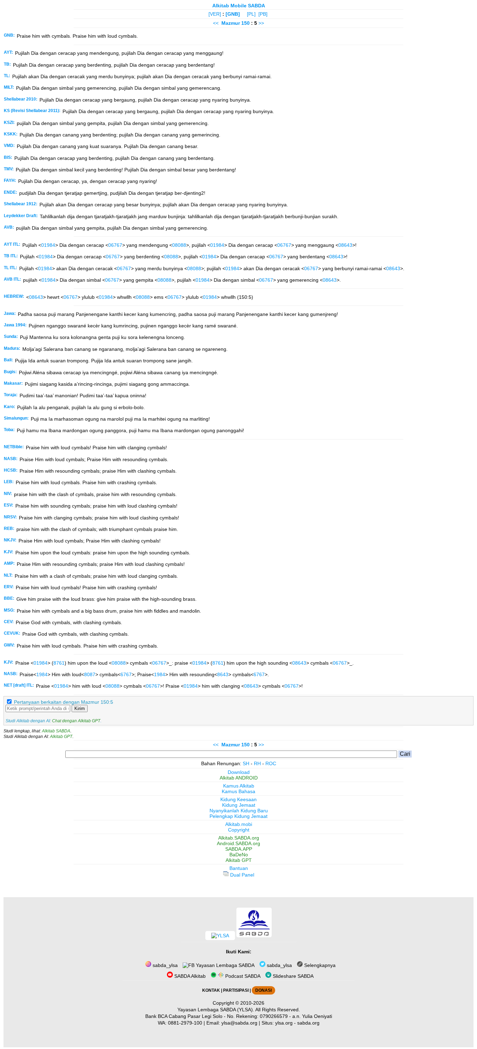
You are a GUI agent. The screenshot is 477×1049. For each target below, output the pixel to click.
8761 (59, 663)
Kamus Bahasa (238, 791)
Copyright (238, 830)
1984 (41, 674)
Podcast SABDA (242, 976)
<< (216, 23)
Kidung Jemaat (238, 805)
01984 (48, 245)
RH (257, 763)
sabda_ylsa (164, 965)
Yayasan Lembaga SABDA (225, 965)
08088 (179, 245)
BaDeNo (238, 854)
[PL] (251, 14)
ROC (270, 763)
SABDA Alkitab (189, 976)
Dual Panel (241, 875)
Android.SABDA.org (238, 843)
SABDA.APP (238, 849)
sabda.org (308, 1023)
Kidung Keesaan (238, 799)
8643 (222, 674)
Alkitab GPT (61, 736)
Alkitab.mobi (238, 824)
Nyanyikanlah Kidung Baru (239, 810)
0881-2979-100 (185, 1023)
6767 (126, 674)
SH (246, 763)
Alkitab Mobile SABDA (238, 5)
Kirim (79, 708)
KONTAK (211, 990)
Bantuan (238, 868)
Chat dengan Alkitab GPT (76, 721)
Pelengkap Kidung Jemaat (238, 816)
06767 (115, 245)
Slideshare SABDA (292, 976)
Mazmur (230, 23)
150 (246, 23)
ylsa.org (284, 1023)
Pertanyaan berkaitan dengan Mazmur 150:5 (63, 702)
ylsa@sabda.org (239, 1023)
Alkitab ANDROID (239, 778)
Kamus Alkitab (238, 786)
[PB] (262, 14)
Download (239, 772)
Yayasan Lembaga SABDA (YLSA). (215, 1009)
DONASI (263, 990)
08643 (345, 245)
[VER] (214, 14)
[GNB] (233, 14)
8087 (89, 674)
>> (261, 23)
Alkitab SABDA (56, 731)
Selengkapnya (319, 965)
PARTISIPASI (236, 990)
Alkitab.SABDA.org (238, 838)
